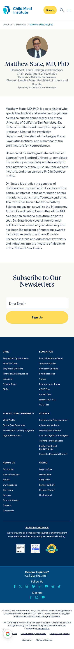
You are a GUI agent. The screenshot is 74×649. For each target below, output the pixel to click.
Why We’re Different (13, 368)
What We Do (9, 420)
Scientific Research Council (53, 454)
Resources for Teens (49, 384)
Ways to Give (45, 469)
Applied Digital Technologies (53, 435)
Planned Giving (46, 490)
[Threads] (52, 586)
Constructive (42, 628)
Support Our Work (37, 527)
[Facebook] (14, 586)
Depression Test (47, 399)
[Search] (62, 10)
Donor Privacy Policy (60, 633)
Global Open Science (50, 430)
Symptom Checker (48, 368)
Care (6, 351)
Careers (7, 505)
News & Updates (11, 474)
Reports (7, 495)
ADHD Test (44, 389)
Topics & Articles (47, 363)
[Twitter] (20, 586)
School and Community (18, 413)
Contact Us (8, 510)
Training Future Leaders (51, 440)
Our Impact (8, 469)
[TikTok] (59, 586)
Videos (42, 379)
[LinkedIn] (39, 586)
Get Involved (45, 495)
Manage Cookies (44, 640)
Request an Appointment (15, 358)
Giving (43, 462)
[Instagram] (27, 586)
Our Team (8, 490)
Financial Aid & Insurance (15, 373)
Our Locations (10, 484)
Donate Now (45, 474)
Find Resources (47, 373)
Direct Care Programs (14, 425)
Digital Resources (11, 435)
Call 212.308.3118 (36, 575)
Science (44, 413)
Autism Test (45, 394)
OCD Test (44, 404)
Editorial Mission (11, 500)
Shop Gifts (44, 479)
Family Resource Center (51, 358)
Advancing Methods (49, 425)
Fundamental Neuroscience (53, 420)
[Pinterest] (33, 586)
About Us (7, 24)
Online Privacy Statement (33, 633)
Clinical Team (9, 384)
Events (6, 479)
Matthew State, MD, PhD (41, 24)
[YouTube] (46, 586)
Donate (50, 10)
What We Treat (10, 363)
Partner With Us (47, 484)
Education (46, 351)
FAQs (5, 389)
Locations (7, 379)
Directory (21, 24)
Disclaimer (27, 640)
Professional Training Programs (18, 430)
